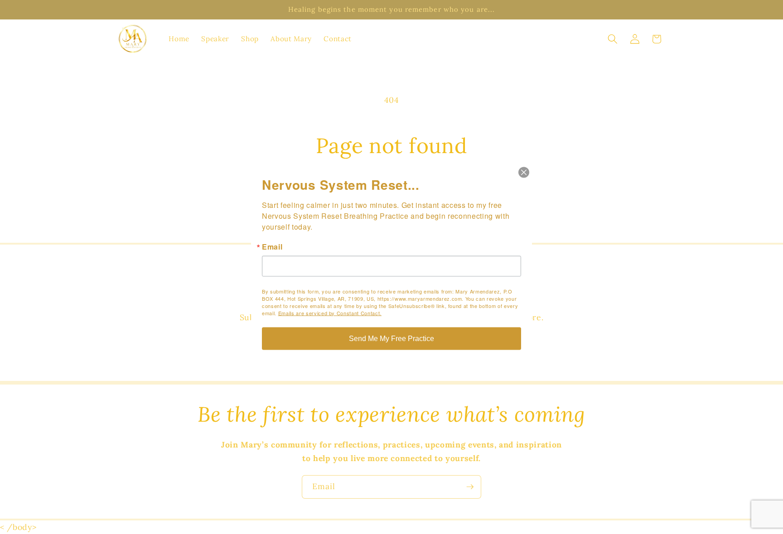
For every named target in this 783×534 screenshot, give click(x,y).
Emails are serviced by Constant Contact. (330, 312)
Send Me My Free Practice (391, 338)
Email (272, 246)
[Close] (523, 172)
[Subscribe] (470, 487)
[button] (613, 39)
